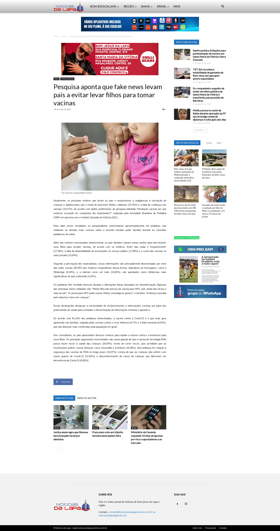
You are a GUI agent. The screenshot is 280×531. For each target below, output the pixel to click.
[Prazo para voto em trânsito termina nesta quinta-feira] (110, 417)
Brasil (64, 36)
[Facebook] (177, 504)
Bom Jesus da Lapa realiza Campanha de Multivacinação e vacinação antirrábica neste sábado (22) (184, 175)
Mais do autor (86, 398)
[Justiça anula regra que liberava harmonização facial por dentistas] (71, 417)
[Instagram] (186, 504)
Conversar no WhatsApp (186, 237)
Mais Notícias (64, 398)
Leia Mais (199, 130)
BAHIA (145, 6)
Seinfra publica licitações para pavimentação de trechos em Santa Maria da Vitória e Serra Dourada (209, 55)
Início (55, 36)
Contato (223, 528)
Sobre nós (197, 528)
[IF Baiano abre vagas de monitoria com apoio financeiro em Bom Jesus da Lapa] (214, 157)
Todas (209, 143)
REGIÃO (129, 6)
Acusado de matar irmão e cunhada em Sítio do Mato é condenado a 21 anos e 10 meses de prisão (213, 211)
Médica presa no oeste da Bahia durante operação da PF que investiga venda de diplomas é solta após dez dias (209, 115)
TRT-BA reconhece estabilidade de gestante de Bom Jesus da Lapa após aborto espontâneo (208, 74)
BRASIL (161, 6)
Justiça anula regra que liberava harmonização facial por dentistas (70, 436)
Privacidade (210, 528)
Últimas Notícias (67, 79)
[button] (223, 6)
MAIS (177, 6)
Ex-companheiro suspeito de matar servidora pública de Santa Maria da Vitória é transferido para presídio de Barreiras (208, 94)
